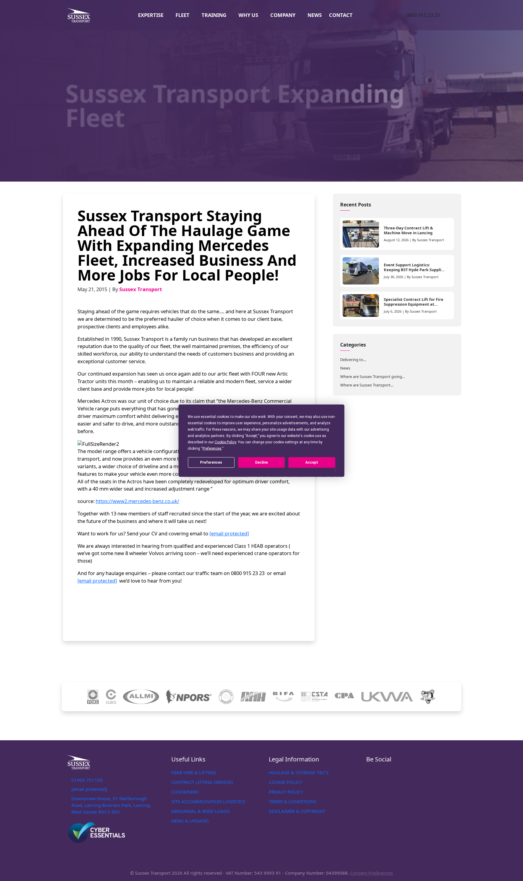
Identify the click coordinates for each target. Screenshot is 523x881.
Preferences (211, 462)
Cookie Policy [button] (225, 442)
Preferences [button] (212, 448)
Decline (261, 462)
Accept (311, 462)
